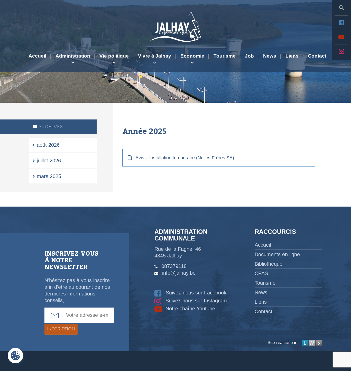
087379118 (174, 266)
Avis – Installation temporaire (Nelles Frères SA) (184, 157)
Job (249, 56)
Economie (192, 56)
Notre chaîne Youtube (189, 308)
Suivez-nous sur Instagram (195, 300)
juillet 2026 (49, 160)
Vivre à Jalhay (154, 56)
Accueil (37, 56)
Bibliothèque (268, 264)
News (269, 56)
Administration (73, 56)
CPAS (261, 273)
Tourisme (225, 56)
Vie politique (114, 56)
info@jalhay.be (179, 273)
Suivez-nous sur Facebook (195, 292)
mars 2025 (49, 176)
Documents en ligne (277, 254)
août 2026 (48, 145)
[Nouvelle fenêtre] (341, 22)
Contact (317, 56)
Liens (292, 56)
